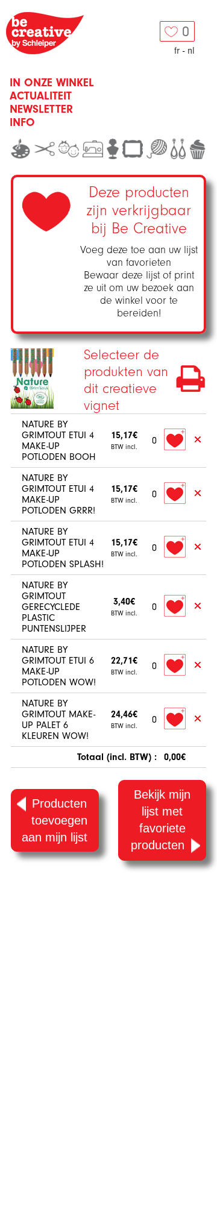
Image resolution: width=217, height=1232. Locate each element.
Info (22, 122)
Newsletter (41, 109)
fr (177, 50)
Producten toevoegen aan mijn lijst (54, 820)
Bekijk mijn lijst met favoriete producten (160, 820)
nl (191, 50)
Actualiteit (41, 95)
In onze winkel (52, 82)
